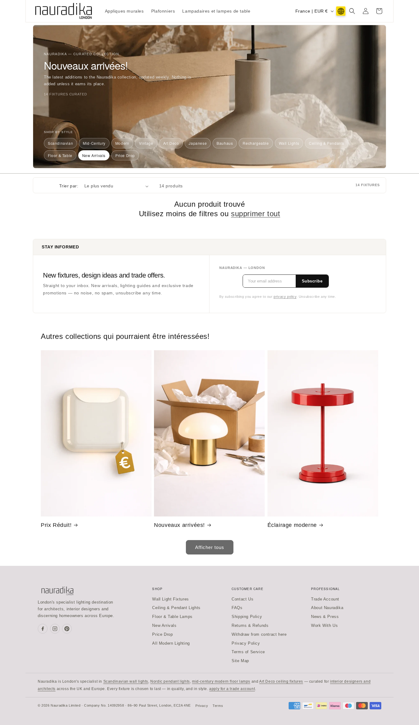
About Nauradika (327, 607)
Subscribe (312, 281)
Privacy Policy (246, 643)
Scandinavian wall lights (125, 681)
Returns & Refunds (250, 625)
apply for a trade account (232, 689)
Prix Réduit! (56, 525)
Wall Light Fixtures (170, 599)
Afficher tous (209, 547)
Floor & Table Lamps (172, 616)
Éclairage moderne (292, 525)
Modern (122, 143)
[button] (352, 11)
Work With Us (324, 625)
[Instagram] (55, 629)
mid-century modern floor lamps (221, 681)
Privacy (201, 706)
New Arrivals (94, 155)
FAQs (237, 607)
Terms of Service (248, 652)
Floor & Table (60, 155)
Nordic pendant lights (170, 681)
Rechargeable (256, 143)
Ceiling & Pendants (326, 143)
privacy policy (285, 296)
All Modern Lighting (171, 643)
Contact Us (242, 599)
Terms (218, 706)
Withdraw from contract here (259, 634)
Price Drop (125, 155)
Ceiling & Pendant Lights (176, 607)
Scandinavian (60, 143)
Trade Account (325, 599)
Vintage (146, 143)
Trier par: (68, 185)
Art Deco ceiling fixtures (281, 681)
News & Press (325, 616)
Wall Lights (289, 143)
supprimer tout (255, 213)
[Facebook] (43, 629)
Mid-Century (94, 143)
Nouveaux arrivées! (179, 525)
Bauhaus (225, 143)
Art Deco (171, 143)
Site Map (240, 660)
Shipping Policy (247, 616)
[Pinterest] (67, 629)
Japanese (198, 143)
